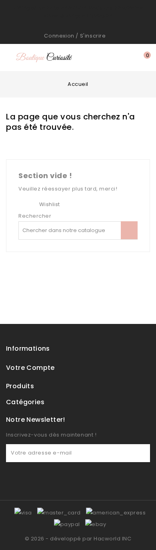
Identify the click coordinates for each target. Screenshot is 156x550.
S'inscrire (93, 36)
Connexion (59, 36)
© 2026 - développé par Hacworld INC (78, 538)
